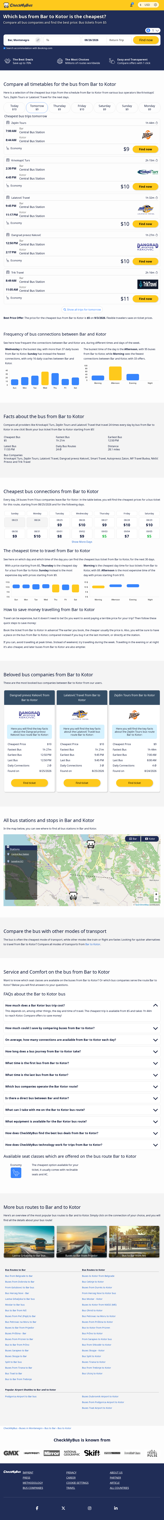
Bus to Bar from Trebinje (18, 1379)
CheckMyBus (10, 1428)
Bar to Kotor (92, 944)
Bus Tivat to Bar (13, 1373)
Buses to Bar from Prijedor (19, 1327)
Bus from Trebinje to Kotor (96, 1367)
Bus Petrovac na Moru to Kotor (99, 1316)
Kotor (151, 838)
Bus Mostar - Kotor (92, 1298)
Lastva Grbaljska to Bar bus (20, 1298)
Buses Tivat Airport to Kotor (97, 1407)
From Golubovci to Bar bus (19, 1287)
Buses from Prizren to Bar (19, 1339)
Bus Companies (33, 1488)
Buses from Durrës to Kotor (97, 1287)
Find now (145, 149)
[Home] (18, 5)
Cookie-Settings (77, 1483)
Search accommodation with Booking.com (29, 48)
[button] (90, 844)
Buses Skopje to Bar (16, 1356)
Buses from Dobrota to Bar (19, 1281)
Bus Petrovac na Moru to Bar (20, 1321)
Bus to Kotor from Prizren (96, 1327)
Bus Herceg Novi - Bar (17, 1293)
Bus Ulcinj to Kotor (92, 1373)
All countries (119, 1488)
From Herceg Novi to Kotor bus (99, 1293)
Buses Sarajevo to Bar (17, 1350)
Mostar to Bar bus (15, 1304)
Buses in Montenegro (31, 1428)
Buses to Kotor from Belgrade (98, 1275)
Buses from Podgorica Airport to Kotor (103, 1402)
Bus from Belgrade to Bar (19, 1275)
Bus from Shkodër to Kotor (96, 1344)
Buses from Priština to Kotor (97, 1321)
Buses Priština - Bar (15, 1333)
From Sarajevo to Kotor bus (97, 1339)
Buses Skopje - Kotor (93, 1350)
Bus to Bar (50, 1428)
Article (115, 1483)
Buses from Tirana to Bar (18, 1367)
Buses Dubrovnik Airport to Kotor (100, 1396)
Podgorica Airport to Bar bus (21, 1396)
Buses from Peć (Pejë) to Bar (20, 1316)
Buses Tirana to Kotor (94, 1361)
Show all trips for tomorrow (83, 309)
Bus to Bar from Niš (15, 1310)
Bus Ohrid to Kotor (92, 1310)
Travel (70, 1488)
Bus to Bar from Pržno (17, 1344)
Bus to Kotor (64, 1428)
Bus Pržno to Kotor (92, 1333)
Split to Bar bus (13, 1361)
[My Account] (131, 4)
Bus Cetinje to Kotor (93, 1281)
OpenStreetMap (142, 904)
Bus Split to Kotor (91, 1356)
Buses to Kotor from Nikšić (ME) (99, 1304)
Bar (134, 838)
